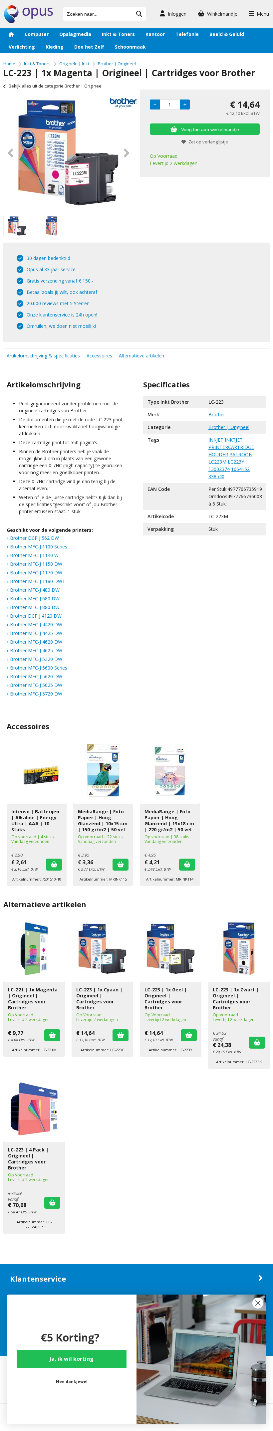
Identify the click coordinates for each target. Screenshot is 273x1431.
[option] (68, 152)
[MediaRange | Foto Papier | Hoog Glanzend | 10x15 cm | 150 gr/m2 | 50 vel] (103, 770)
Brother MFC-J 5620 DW (36, 676)
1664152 (240, 469)
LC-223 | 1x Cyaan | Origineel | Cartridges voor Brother (99, 998)
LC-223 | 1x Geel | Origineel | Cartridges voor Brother (165, 998)
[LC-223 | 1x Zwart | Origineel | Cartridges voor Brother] (239, 949)
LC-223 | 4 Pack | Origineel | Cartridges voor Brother (28, 1158)
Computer (37, 34)
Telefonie (187, 34)
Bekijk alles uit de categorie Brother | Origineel (56, 86)
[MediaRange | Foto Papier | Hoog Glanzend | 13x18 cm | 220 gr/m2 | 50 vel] (170, 770)
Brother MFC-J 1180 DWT (37, 581)
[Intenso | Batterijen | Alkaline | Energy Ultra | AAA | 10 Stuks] (37, 770)
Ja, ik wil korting (72, 1358)
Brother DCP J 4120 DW (36, 616)
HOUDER (218, 454)
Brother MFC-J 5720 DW (36, 694)
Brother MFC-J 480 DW (35, 590)
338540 (216, 476)
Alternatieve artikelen (141, 355)
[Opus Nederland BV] (28, 21)
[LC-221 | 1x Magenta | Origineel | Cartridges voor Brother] (34, 949)
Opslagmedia (75, 34)
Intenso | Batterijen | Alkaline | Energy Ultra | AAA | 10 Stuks (35, 820)
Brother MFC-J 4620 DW (36, 642)
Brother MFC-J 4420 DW (36, 624)
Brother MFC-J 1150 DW (36, 564)
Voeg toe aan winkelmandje (210, 129)
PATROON (240, 454)
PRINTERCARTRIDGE (231, 447)
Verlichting (22, 47)
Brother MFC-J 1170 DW (36, 572)
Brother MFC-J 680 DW (35, 598)
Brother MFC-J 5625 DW (36, 685)
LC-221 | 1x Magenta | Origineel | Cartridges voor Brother (33, 998)
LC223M (217, 462)
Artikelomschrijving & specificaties (43, 355)
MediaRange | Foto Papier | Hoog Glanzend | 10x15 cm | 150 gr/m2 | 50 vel (103, 820)
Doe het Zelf (89, 47)
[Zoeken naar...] (139, 14)
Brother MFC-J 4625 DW (36, 650)
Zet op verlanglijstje (208, 142)
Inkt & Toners (118, 34)
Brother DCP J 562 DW (34, 538)
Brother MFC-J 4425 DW (36, 633)
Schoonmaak (130, 47)
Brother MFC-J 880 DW (35, 607)
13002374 (219, 469)
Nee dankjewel (72, 1381)
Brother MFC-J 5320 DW (36, 659)
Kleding (55, 47)
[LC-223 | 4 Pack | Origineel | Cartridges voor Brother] (34, 1109)
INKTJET (234, 440)
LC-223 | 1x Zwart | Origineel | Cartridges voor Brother (236, 998)
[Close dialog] (258, 1303)
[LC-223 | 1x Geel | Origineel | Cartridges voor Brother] (170, 949)
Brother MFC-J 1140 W (34, 555)
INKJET (215, 440)
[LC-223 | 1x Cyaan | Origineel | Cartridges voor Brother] (102, 949)
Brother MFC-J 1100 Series (38, 546)
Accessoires (99, 355)
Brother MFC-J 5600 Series (38, 668)
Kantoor (155, 34)
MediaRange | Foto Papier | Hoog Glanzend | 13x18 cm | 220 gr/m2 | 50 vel (169, 820)
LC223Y (236, 462)
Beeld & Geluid (226, 34)
